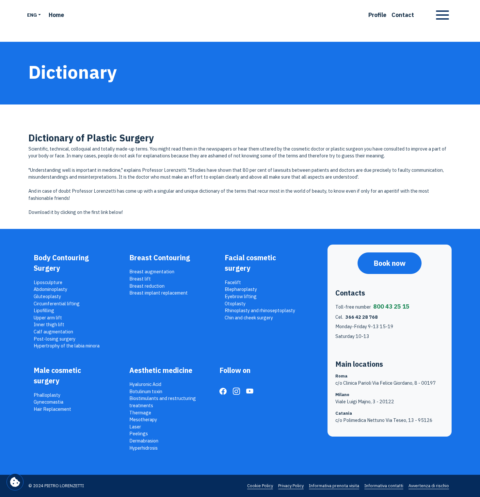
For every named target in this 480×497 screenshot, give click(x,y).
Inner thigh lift (49, 324)
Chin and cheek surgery (249, 317)
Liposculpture (48, 282)
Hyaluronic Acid (145, 384)
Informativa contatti (383, 486)
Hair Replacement (52, 409)
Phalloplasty (47, 395)
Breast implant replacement (158, 293)
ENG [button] (32, 15)
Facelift (233, 282)
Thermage (140, 412)
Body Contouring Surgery (61, 263)
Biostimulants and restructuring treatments (162, 402)
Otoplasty (235, 303)
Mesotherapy (143, 419)
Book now (390, 263)
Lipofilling (44, 310)
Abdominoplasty (50, 289)
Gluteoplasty (47, 296)
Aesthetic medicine (160, 370)
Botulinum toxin (145, 391)
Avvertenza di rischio (428, 486)
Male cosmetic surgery (57, 375)
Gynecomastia (48, 402)
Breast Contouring (159, 257)
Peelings (138, 433)
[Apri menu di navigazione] (442, 15)
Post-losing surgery (54, 339)
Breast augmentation (151, 271)
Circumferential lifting (57, 303)
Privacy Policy (291, 486)
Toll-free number (372, 306)
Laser (135, 427)
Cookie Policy (260, 486)
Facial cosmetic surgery (250, 263)
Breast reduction (147, 286)
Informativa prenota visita (334, 486)
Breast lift (140, 279)
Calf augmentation (53, 332)
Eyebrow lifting (241, 296)
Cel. (356, 317)
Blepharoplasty (241, 289)
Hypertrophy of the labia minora (67, 346)
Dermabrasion (143, 441)
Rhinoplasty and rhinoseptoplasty (260, 310)
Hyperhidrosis (143, 448)
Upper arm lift (48, 317)
